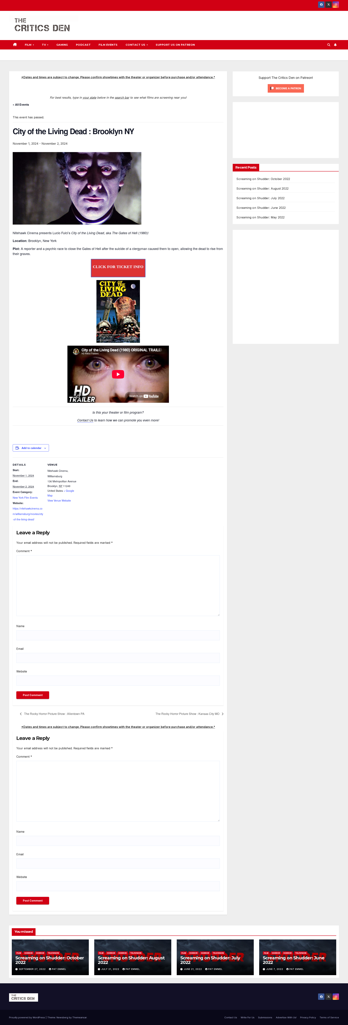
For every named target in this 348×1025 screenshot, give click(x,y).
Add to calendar (31, 448)
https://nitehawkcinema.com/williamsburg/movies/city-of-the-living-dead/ (28, 514)
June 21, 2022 (193, 969)
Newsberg (62, 1017)
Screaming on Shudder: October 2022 (263, 179)
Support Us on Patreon (175, 44)
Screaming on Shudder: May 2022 (260, 217)
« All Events (21, 104)
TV (44, 44)
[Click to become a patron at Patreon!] (286, 88)
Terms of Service (329, 1017)
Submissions (265, 1017)
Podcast (83, 44)
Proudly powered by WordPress (27, 1017)
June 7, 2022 (275, 969)
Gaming (62, 44)
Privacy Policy (308, 1017)
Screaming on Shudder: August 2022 (262, 188)
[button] (328, 45)
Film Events (108, 44)
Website (21, 671)
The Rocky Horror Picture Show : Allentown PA (53, 714)
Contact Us (136, 44)
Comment (24, 551)
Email (20, 649)
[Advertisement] (266, 129)
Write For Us (247, 1017)
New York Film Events (25, 497)
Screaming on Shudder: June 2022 (261, 208)
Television (53, 953)
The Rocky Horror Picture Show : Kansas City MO (188, 714)
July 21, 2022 (110, 969)
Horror (28, 953)
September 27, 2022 (32, 969)
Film (28, 44)
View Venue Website (59, 500)
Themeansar (79, 1017)
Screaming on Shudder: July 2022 (260, 198)
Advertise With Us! (286, 1017)
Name (20, 626)
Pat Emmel (59, 969)
